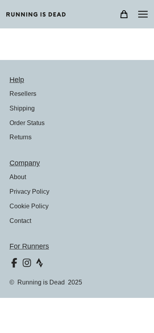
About (17, 177)
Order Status (27, 123)
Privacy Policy (29, 191)
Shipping (22, 108)
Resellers (22, 93)
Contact (20, 220)
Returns (20, 137)
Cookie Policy (29, 206)
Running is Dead (41, 282)
